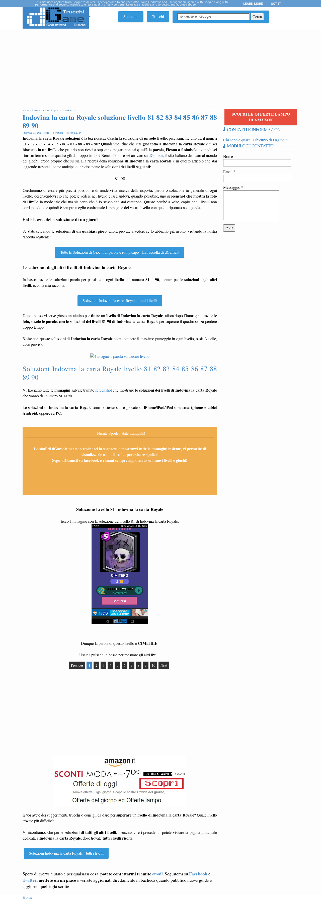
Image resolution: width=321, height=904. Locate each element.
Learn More (253, 4)
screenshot (103, 390)
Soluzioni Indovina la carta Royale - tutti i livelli (120, 300)
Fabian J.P (75, 132)
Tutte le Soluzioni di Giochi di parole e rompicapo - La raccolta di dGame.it (119, 252)
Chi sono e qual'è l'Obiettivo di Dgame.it (255, 139)
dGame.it (156, 155)
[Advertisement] (160, 66)
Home (27, 897)
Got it (276, 4)
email (157, 873)
